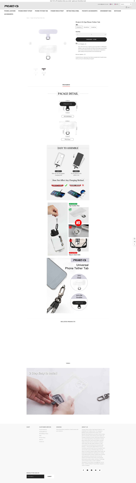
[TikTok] (91, 470)
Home (28, 17)
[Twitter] (99, 470)
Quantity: (78, 31)
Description (66, 84)
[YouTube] (95, 470)
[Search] (126, 4)
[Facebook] (83, 470)
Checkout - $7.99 (91, 39)
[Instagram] (87, 470)
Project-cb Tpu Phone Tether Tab (88, 22)
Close (134, 1)
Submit (50, 476)
